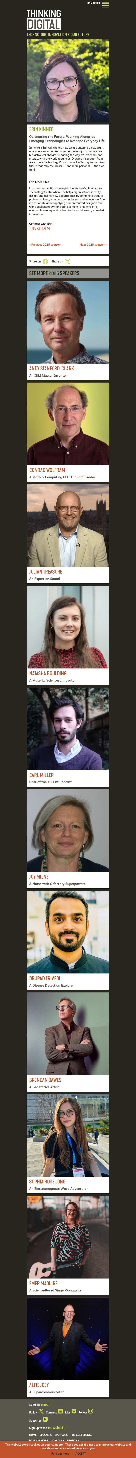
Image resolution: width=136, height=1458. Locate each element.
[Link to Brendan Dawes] (68, 1042)
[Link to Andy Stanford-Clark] (68, 330)
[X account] (41, 1412)
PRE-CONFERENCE (81, 1435)
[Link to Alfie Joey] (68, 1347)
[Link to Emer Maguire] (68, 1245)
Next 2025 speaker (93, 244)
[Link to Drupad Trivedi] (68, 940)
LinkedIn (39, 228)
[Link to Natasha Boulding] (68, 635)
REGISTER (73, 1440)
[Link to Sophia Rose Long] (68, 1143)
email (46, 1404)
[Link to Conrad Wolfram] (68, 432)
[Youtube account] (45, 1420)
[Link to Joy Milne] (68, 838)
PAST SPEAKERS (38, 1440)
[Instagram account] (90, 1412)
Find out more (60, 1453)
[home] (44, 19)
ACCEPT (80, 1453)
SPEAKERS (46, 1435)
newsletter (57, 1427)
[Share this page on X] (67, 261)
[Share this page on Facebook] (45, 261)
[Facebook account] (74, 1412)
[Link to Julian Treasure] (68, 533)
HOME (32, 1435)
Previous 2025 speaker (45, 244)
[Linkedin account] (60, 1412)
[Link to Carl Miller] (68, 737)
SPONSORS (61, 1435)
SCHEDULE (57, 1440)
